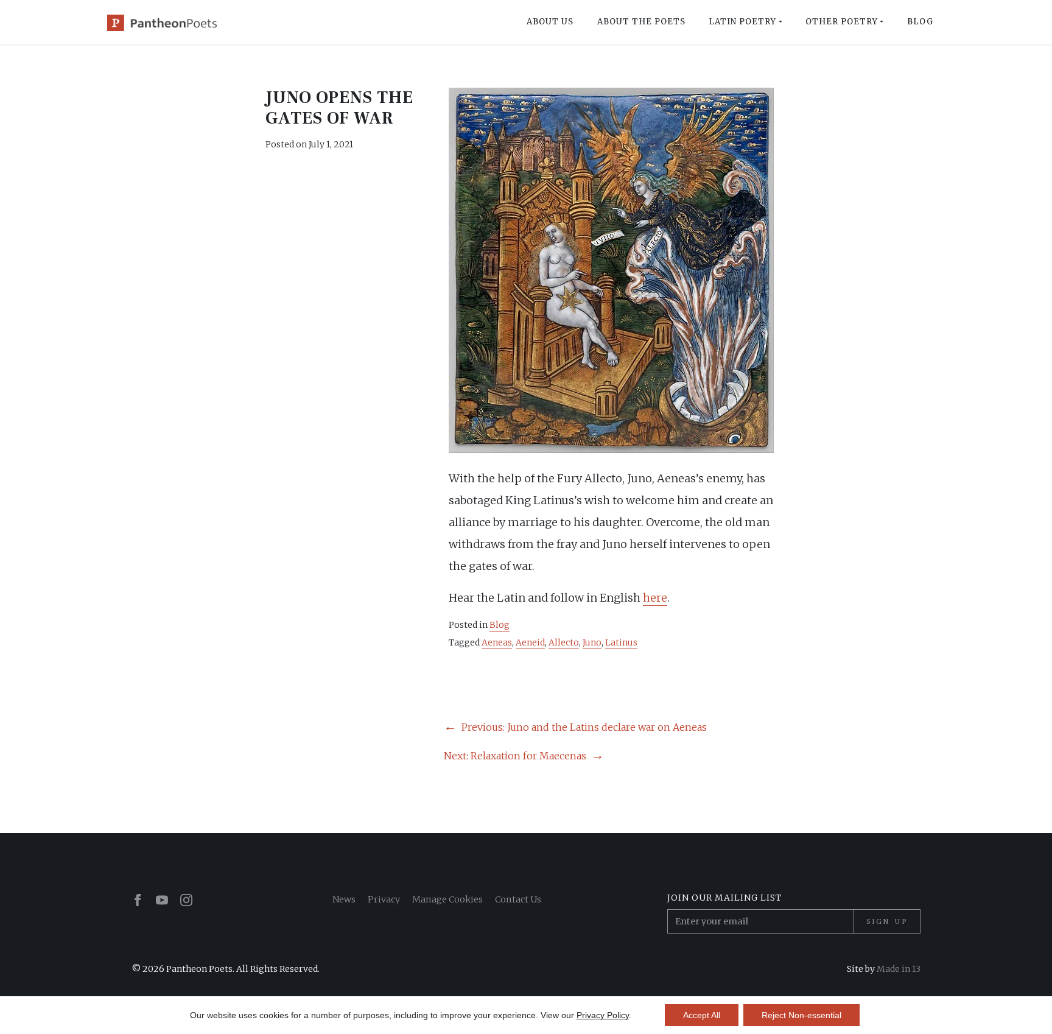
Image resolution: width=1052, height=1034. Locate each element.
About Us (550, 21)
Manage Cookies (447, 899)
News (344, 899)
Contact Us (518, 899)
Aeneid (530, 642)
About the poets (641, 21)
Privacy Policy (603, 1015)
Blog (920, 21)
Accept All (701, 1015)
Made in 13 (898, 968)
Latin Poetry (742, 21)
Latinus (621, 642)
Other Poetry (841, 21)
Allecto (564, 642)
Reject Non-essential (801, 1015)
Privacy (384, 899)
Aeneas (497, 642)
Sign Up (887, 921)
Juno (592, 642)
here (655, 598)
